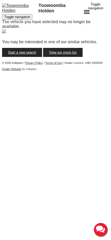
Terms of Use (53, 62)
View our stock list (63, 52)
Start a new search (22, 52)
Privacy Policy (34, 62)
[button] (100, 229)
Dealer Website (11, 69)
